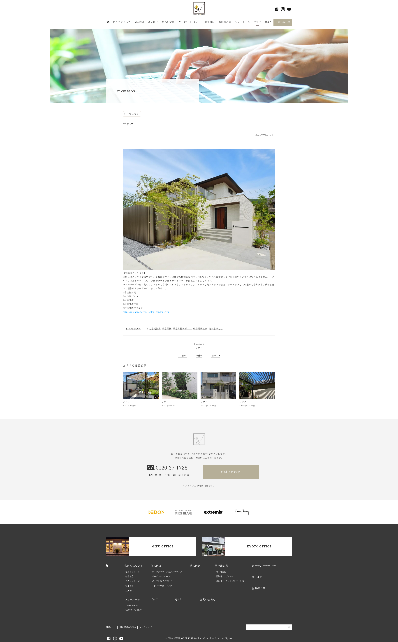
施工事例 (210, 22)
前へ (184, 355)
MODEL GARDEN (133, 610)
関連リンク (111, 627)
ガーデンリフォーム (161, 576)
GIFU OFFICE (163, 546)
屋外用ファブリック (225, 576)
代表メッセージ (132, 581)
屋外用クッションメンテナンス (230, 581)
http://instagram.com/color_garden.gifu (146, 312)
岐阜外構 (166, 329)
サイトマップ (146, 627)
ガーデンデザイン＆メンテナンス (167, 572)
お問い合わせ (282, 22)
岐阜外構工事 (200, 329)
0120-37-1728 (171, 467)
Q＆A (268, 22)
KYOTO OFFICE (259, 546)
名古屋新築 (155, 329)
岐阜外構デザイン (182, 329)
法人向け (153, 22)
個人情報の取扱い (128, 627)
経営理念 (129, 576)
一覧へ (199, 355)
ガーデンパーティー (189, 22)
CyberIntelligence (223, 638)
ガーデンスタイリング (162, 581)
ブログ (257, 22)
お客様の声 (225, 22)
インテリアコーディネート (164, 586)
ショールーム (242, 22)
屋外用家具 (168, 22)
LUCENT (129, 591)
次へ (214, 355)
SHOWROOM (131, 606)
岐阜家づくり (216, 329)
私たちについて (121, 22)
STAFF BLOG (133, 329)
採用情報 (129, 586)
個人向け (139, 22)
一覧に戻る (133, 114)
